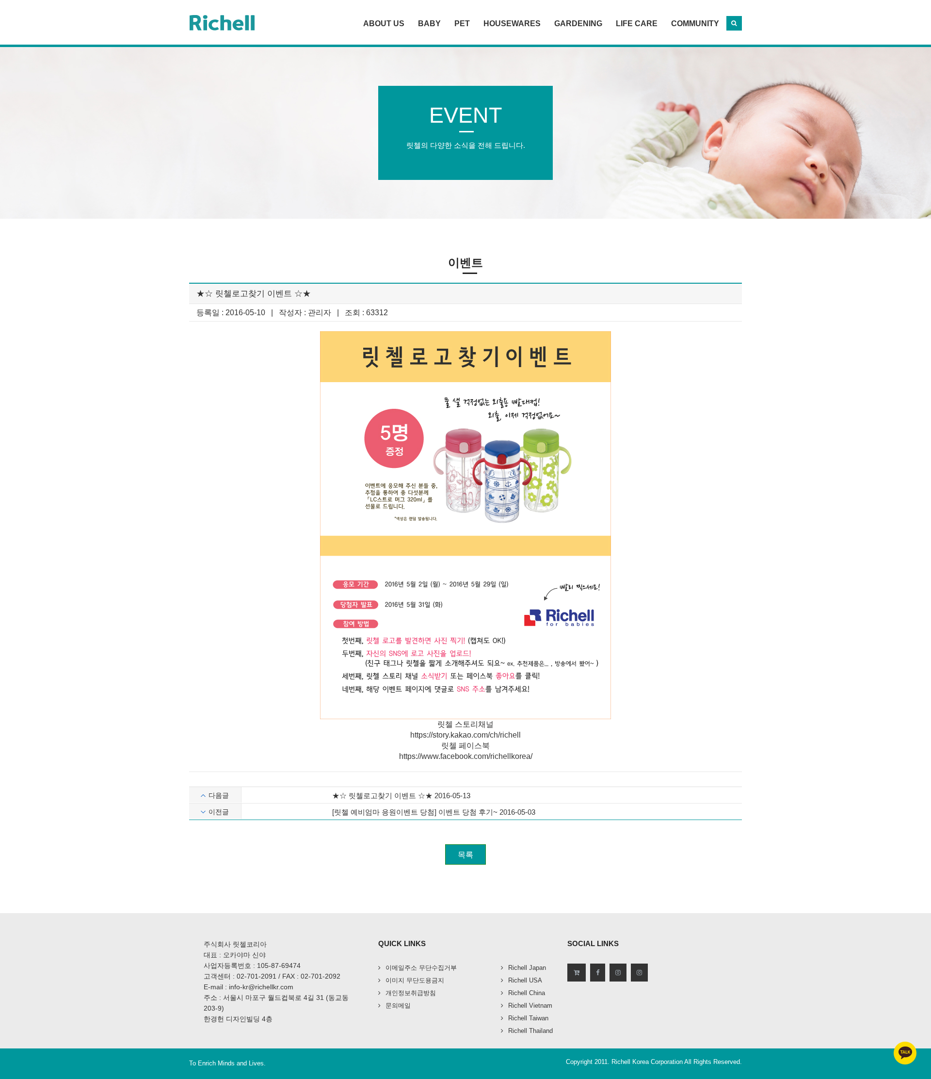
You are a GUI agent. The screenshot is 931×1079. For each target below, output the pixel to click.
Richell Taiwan (528, 1018)
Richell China (526, 993)
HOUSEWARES (512, 23)
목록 (465, 855)
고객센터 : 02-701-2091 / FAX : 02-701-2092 (272, 976)
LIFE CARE (637, 23)
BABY (429, 23)
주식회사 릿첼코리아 (235, 944)
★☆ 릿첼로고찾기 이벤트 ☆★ (382, 795)
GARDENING (578, 23)
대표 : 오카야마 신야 (235, 955)
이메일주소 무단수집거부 (421, 967)
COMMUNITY (695, 23)
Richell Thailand (530, 1030)
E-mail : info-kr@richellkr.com (248, 987)
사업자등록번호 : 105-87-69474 (252, 965)
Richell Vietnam (530, 1005)
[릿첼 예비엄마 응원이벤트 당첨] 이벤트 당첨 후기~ (415, 812)
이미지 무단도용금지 (414, 980)
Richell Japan (527, 967)
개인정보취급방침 (410, 993)
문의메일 (398, 1005)
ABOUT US (383, 23)
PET (462, 23)
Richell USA (525, 980)
